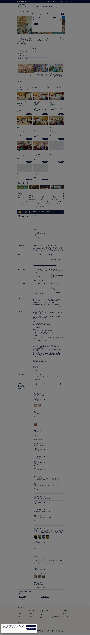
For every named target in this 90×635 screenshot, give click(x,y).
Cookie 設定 (31, 631)
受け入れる (31, 625)
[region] (19, 628)
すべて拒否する (31, 628)
